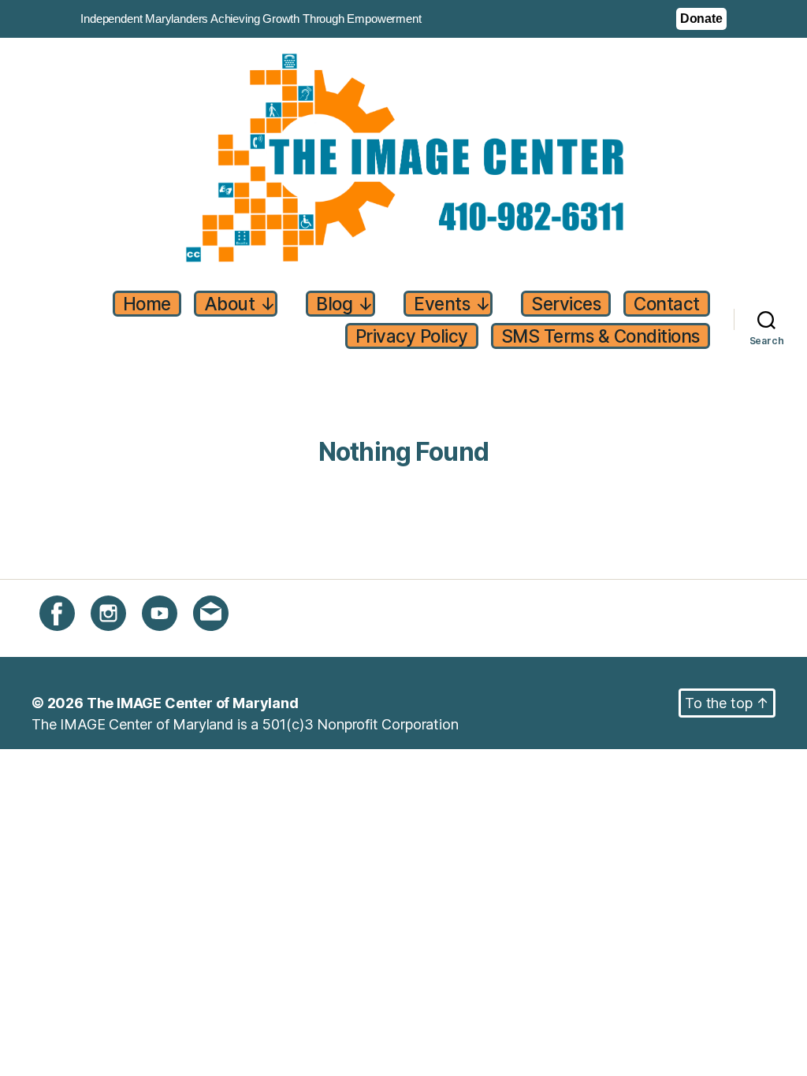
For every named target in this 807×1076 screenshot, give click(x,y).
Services (566, 303)
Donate (701, 18)
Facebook (72, 640)
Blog (344, 303)
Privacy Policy (411, 336)
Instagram (122, 640)
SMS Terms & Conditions (600, 336)
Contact (667, 303)
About (240, 303)
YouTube (170, 640)
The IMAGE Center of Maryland (193, 703)
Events (452, 303)
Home (147, 303)
